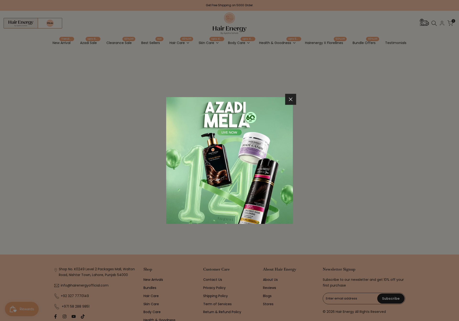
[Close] (290, 99)
